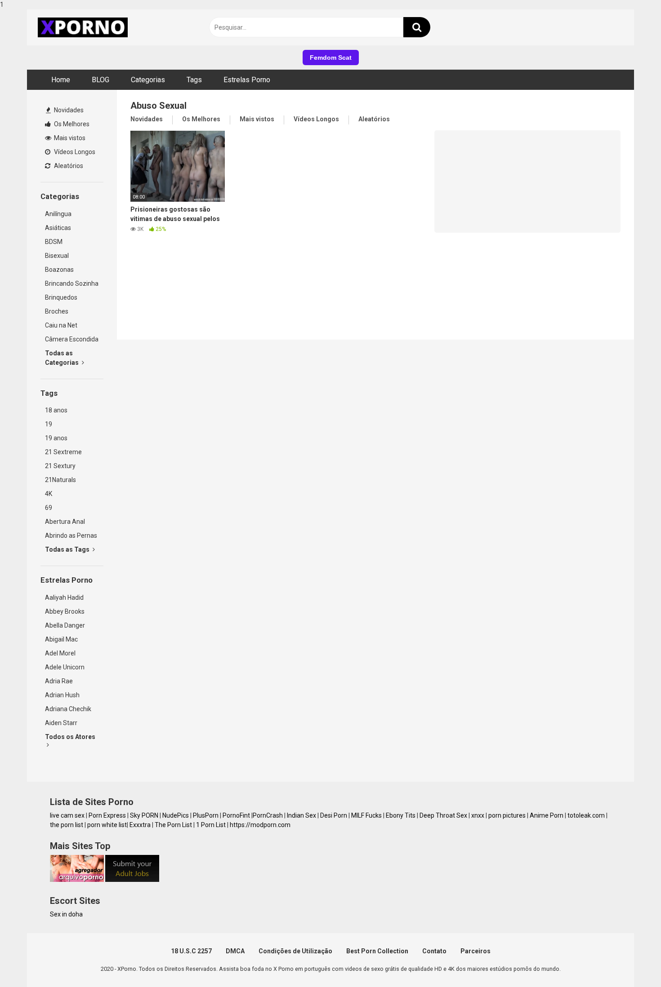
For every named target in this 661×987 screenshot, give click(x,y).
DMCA (235, 951)
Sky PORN (144, 815)
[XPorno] (84, 27)
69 (48, 507)
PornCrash (268, 815)
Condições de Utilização (295, 951)
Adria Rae (59, 681)
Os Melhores (71, 124)
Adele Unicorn (65, 667)
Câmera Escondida (71, 339)
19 (48, 424)
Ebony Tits (400, 815)
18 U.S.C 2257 (191, 951)
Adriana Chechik (68, 709)
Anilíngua (58, 213)
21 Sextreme (63, 452)
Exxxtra (140, 824)
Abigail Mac (61, 639)
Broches (56, 311)
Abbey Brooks (65, 611)
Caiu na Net (61, 325)
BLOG (100, 79)
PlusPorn (206, 815)
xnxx (477, 815)
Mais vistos (69, 138)
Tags (194, 79)
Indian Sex (301, 815)
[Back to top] (631, 961)
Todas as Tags (68, 549)
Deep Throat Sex (443, 815)
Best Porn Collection (377, 951)
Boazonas (59, 269)
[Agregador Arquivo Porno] (77, 879)
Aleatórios (68, 165)
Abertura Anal (65, 521)
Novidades (68, 110)
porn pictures (507, 815)
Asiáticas (58, 227)
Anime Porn (546, 815)
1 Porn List (211, 824)
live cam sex (67, 815)
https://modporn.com (260, 824)
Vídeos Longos (74, 151)
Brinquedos (61, 297)
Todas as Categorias (62, 358)
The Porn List (173, 824)
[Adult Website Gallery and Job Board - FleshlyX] (132, 879)
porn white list (107, 824)
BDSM (54, 241)
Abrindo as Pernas (71, 535)
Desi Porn (333, 815)
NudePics (175, 815)
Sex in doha (66, 914)
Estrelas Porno (246, 79)
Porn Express (107, 815)
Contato (434, 951)
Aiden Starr (61, 722)
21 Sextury (60, 465)
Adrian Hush (62, 695)
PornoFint (236, 815)
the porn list (66, 824)
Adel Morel (60, 653)
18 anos (56, 410)
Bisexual (57, 255)
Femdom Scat (331, 57)
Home (60, 79)
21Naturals (60, 479)
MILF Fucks (366, 815)
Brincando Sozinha (71, 283)
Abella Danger (65, 625)
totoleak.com (586, 815)
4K (48, 493)
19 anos (56, 438)
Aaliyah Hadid (64, 597)
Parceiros (475, 951)
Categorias (148, 79)
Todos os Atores (70, 736)
